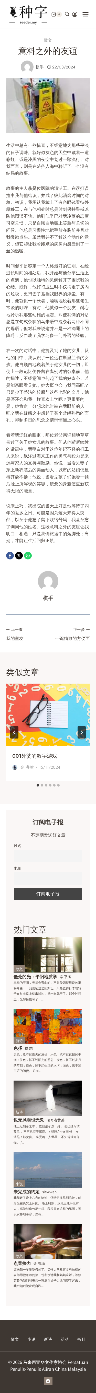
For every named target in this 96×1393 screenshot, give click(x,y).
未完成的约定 (27, 1191)
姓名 (18, 845)
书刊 (81, 1339)
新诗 (19, 1040)
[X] (19, 555)
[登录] (74, 14)
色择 (18, 1048)
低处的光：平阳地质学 (35, 976)
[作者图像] (27, 67)
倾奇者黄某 (56, 1119)
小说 (19, 1183)
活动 (65, 1339)
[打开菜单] (85, 14)
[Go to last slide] (14, 732)
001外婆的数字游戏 (34, 756)
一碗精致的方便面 (72, 634)
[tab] (38, 785)
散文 (48, 40)
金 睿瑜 (27, 767)
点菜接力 (22, 1263)
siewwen (49, 1191)
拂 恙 (29, 1048)
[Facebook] (10, 555)
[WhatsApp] (28, 555)
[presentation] (48, 715)
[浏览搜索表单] (67, 14)
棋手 (40, 67)
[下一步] (82, 732)
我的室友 (15, 634)
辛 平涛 (65, 976)
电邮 (18, 868)
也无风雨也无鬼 (29, 1119)
